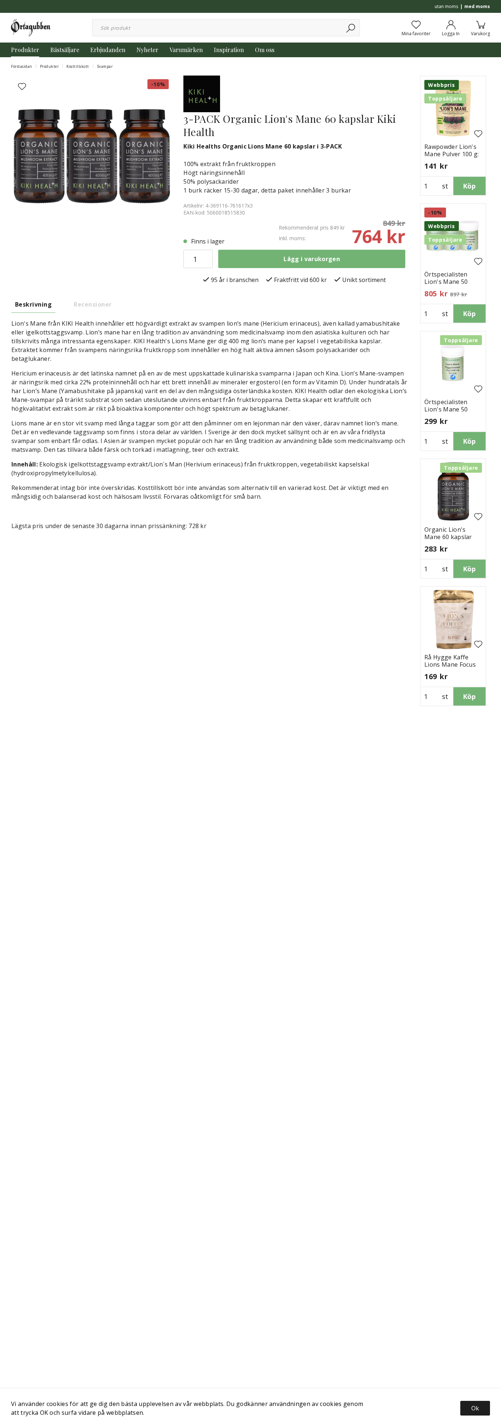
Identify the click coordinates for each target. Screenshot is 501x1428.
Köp (469, 186)
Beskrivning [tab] (33, 304)
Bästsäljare (64, 50)
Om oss (264, 50)
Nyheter (147, 50)
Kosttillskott (77, 66)
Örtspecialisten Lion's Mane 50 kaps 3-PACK (446, 281)
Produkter (25, 50)
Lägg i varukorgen (312, 259)
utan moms (446, 6)
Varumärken (186, 50)
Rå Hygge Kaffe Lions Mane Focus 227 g (450, 664)
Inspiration (229, 50)
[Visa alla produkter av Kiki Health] (201, 93)
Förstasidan (21, 66)
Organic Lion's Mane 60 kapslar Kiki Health (448, 537)
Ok (475, 1408)
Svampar (105, 66)
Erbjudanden (107, 50)
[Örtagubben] (30, 27)
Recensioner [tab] (92, 304)
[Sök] (351, 27)
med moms (477, 6)
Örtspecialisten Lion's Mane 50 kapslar (446, 409)
